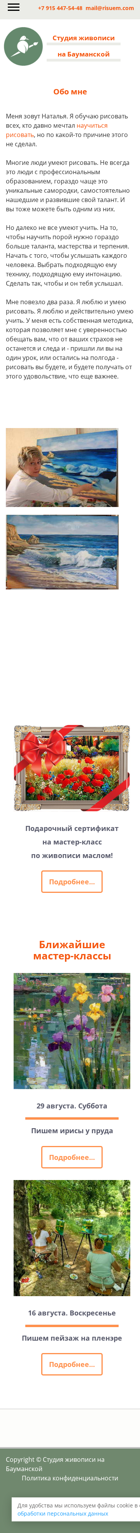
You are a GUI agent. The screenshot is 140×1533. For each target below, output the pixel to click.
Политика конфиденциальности (70, 1478)
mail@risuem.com (110, 8)
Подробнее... (72, 881)
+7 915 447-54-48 (60, 8)
